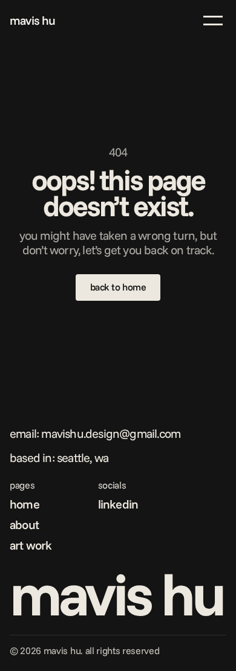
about (24, 524)
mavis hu (33, 20)
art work (31, 545)
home (24, 504)
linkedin (118, 504)
